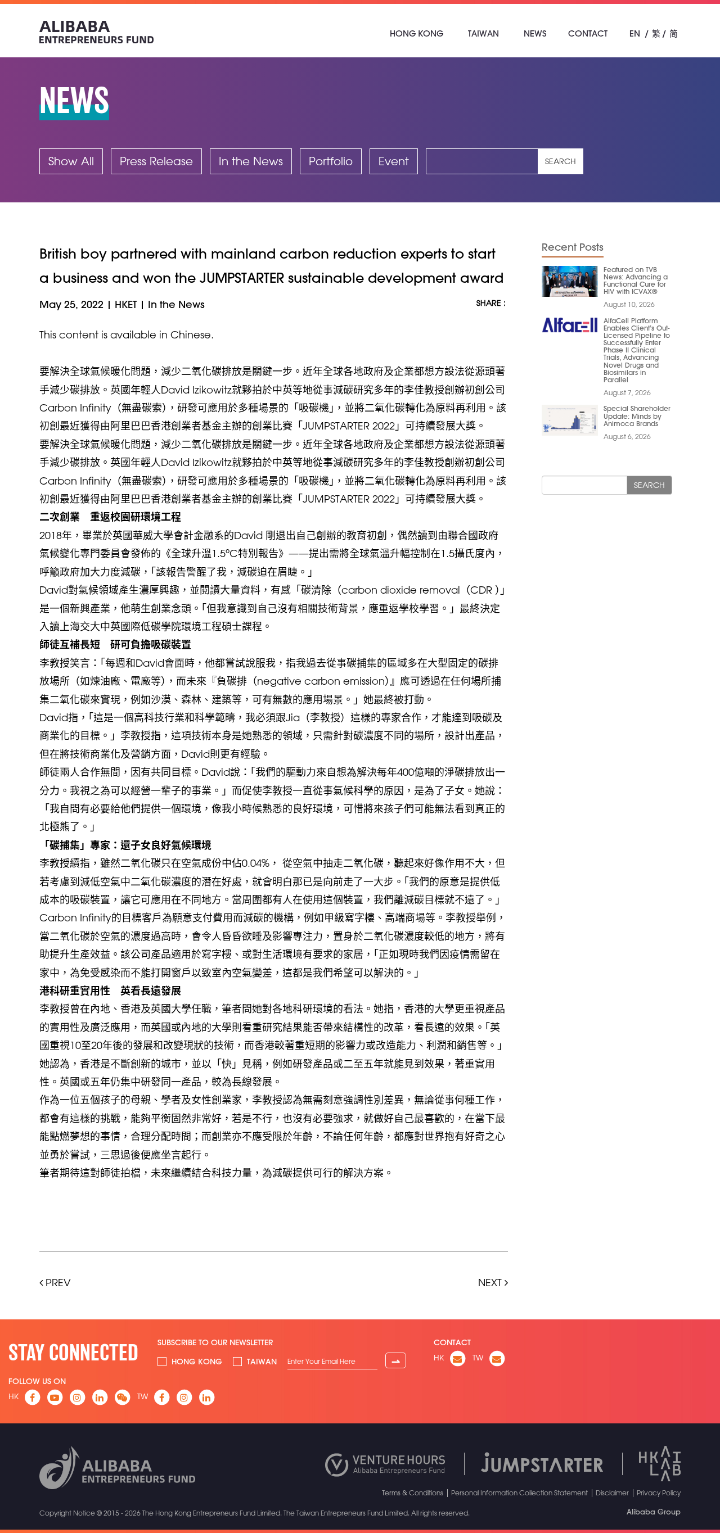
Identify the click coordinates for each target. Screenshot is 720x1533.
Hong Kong (416, 33)
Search (560, 161)
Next (491, 1282)
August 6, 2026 (627, 436)
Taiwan (483, 33)
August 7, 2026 (627, 392)
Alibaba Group (654, 1512)
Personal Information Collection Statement (519, 1492)
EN (634, 33)
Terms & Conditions (412, 1492)
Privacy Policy (659, 1492)
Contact (588, 33)
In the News (251, 161)
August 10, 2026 (629, 304)
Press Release (156, 161)
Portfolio (331, 161)
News (535, 33)
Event (394, 161)
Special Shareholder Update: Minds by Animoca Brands (637, 415)
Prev (57, 1282)
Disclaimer (612, 1492)
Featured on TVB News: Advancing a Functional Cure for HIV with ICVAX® (636, 280)
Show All (71, 161)
